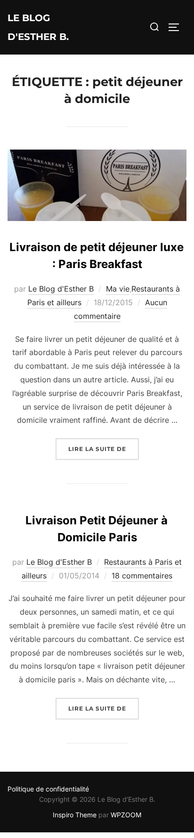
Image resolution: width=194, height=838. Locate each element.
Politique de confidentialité (48, 789)
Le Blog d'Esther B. (38, 27)
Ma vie (117, 288)
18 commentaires (142, 575)
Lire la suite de (103, 448)
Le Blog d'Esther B (61, 288)
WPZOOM (126, 815)
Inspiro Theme (75, 815)
